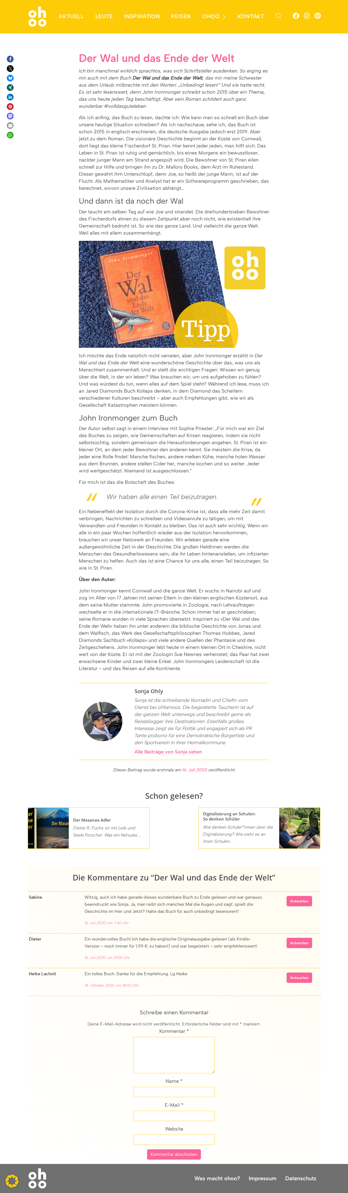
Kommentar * (174, 1031)
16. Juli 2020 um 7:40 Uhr (107, 923)
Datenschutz (300, 1178)
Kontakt (251, 16)
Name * (174, 1081)
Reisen (181, 16)
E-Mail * (174, 1105)
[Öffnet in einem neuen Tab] (296, 16)
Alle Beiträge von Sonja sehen (168, 752)
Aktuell (71, 16)
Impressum (262, 1178)
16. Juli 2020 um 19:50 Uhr (107, 957)
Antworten (299, 901)
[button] (10, 59)
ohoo (211, 16)
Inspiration (142, 16)
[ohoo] (37, 16)
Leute (104, 16)
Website (174, 1129)
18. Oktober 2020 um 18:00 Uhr (112, 985)
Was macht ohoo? (217, 1178)
